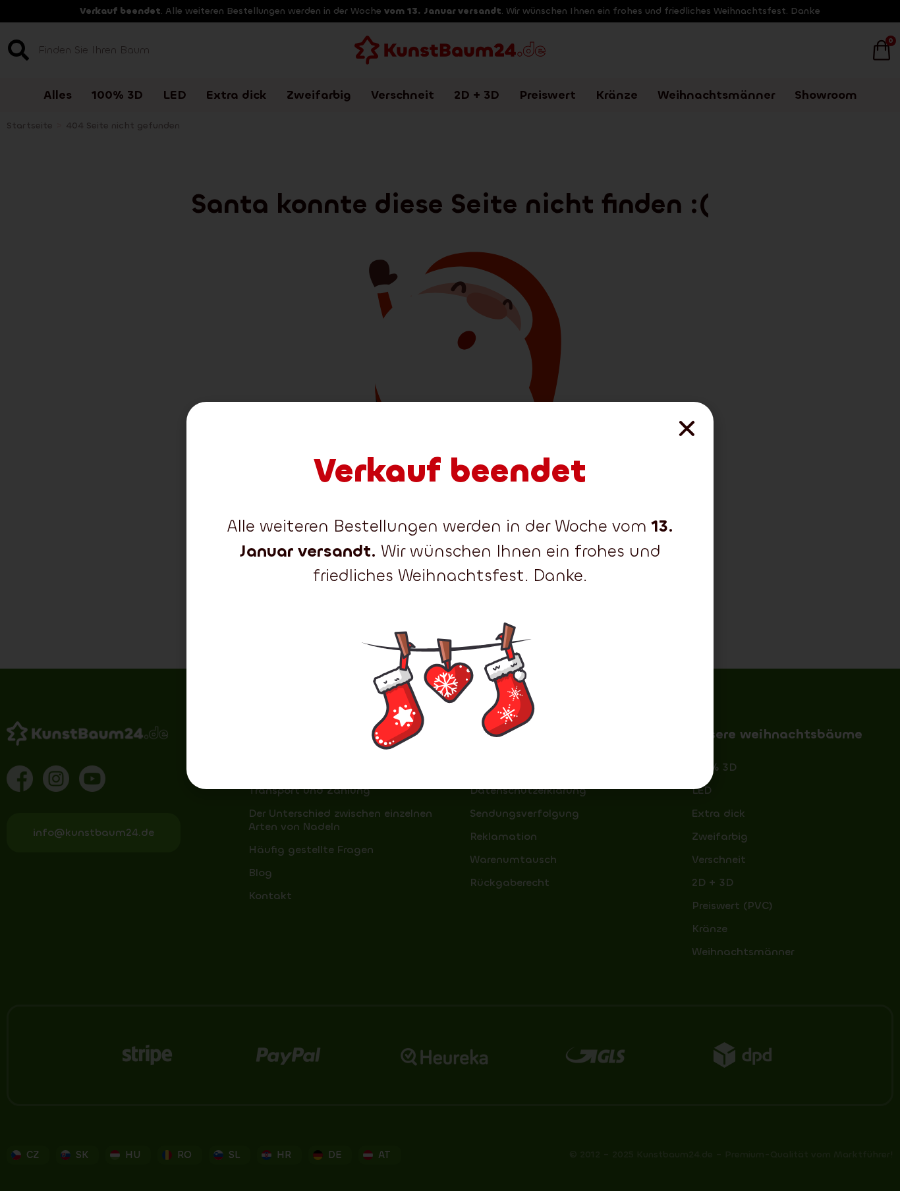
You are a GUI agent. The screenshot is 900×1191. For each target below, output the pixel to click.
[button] (686, 428)
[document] (450, 595)
